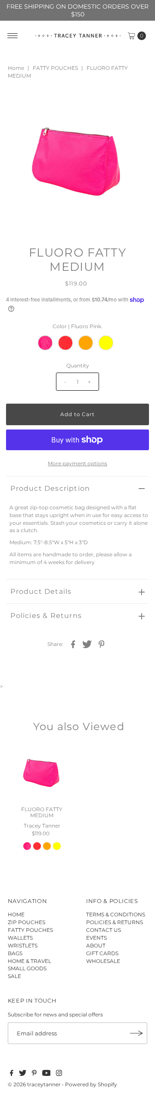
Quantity (77, 365)
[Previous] (19, 103)
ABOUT (95, 945)
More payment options (77, 463)
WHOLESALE (103, 961)
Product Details (40, 591)
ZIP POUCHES (26, 922)
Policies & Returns (46, 615)
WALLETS (20, 937)
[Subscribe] (136, 1033)
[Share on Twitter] (87, 643)
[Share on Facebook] (73, 643)
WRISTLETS (22, 945)
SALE (14, 976)
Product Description (50, 488)
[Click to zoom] (135, 103)
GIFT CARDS (102, 953)
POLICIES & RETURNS (114, 922)
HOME (16, 914)
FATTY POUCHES (55, 68)
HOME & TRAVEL (29, 961)
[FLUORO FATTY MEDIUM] (41, 772)
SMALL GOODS (27, 968)
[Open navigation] (12, 36)
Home (16, 68)
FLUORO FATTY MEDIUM (41, 812)
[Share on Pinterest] (101, 643)
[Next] (40, 103)
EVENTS (96, 937)
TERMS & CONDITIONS (115, 914)
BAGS (15, 953)
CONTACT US (103, 930)
